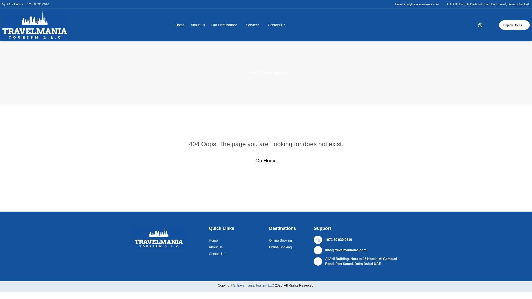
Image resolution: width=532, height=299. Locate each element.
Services (253, 25)
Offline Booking (280, 247)
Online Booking (280, 240)
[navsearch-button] (490, 25)
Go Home (266, 160)
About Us (198, 25)
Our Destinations (224, 25)
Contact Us (276, 25)
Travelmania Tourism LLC (255, 285)
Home (180, 25)
